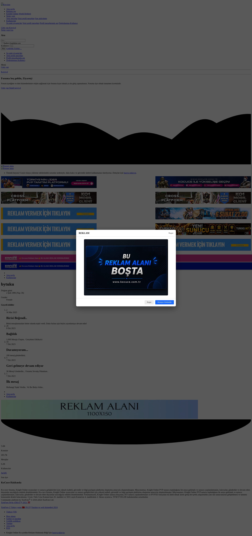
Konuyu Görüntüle (165, 302)
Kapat (171, 233)
